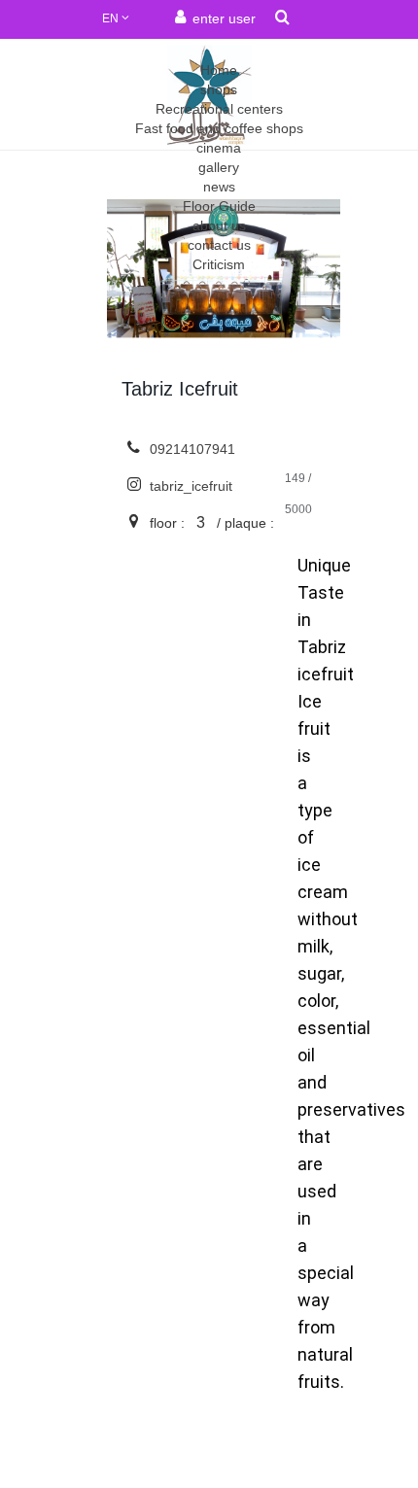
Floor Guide (219, 206)
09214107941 (190, 449)
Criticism (218, 264)
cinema (218, 148)
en (112, 18)
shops (218, 89)
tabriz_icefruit (189, 486)
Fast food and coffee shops (219, 128)
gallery (218, 167)
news (219, 186)
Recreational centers (219, 109)
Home (218, 70)
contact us (219, 245)
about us (219, 225)
